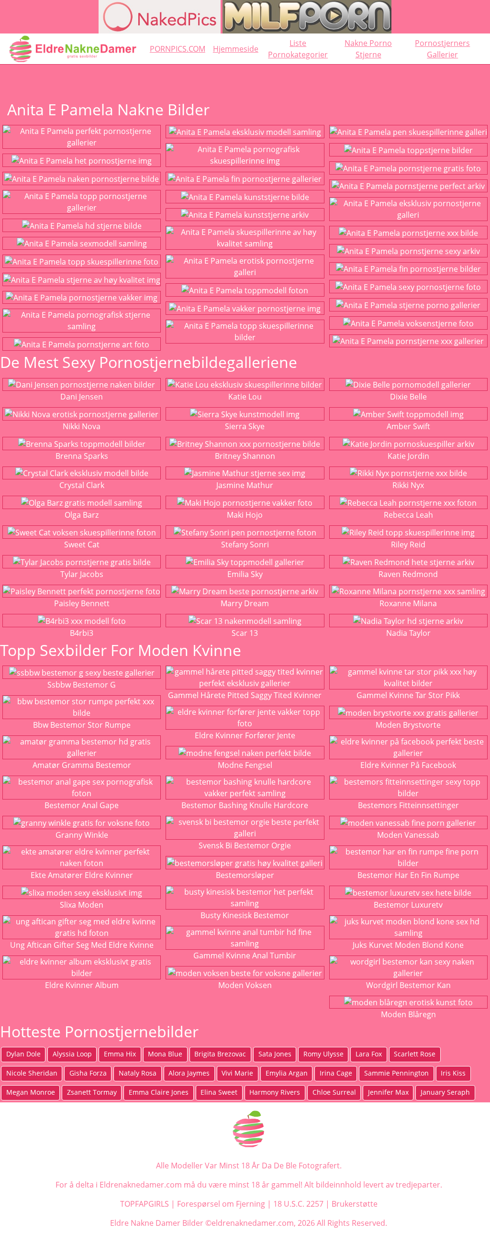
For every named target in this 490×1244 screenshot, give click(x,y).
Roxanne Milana (408, 603)
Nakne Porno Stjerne (368, 49)
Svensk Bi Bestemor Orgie (245, 845)
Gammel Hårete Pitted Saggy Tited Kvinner (245, 695)
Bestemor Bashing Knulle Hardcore (244, 805)
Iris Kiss (453, 1072)
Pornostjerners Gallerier (442, 49)
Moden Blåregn (408, 1014)
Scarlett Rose (414, 1053)
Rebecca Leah (408, 515)
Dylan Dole (23, 1053)
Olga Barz (82, 515)
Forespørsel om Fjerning (221, 1204)
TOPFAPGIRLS (144, 1204)
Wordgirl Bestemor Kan (408, 985)
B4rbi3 (81, 633)
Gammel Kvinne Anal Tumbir (244, 955)
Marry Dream (245, 603)
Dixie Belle (408, 396)
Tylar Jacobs (81, 574)
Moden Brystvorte (408, 725)
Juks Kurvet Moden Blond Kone (408, 945)
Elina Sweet (218, 1092)
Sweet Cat (82, 544)
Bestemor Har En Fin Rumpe (408, 875)
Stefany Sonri (245, 544)
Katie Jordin (408, 456)
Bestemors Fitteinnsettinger (408, 805)
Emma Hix (120, 1053)
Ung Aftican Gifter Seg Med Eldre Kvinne (82, 945)
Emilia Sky (245, 574)
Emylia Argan (287, 1072)
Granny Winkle (82, 835)
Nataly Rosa (137, 1072)
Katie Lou (245, 396)
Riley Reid (408, 544)
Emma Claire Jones (159, 1092)
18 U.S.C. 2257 (298, 1204)
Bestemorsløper (245, 875)
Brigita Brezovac (220, 1053)
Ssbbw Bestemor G (81, 684)
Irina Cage (336, 1072)
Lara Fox (369, 1053)
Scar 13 (245, 633)
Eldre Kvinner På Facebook (408, 765)
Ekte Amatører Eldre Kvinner (82, 875)
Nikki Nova (81, 426)
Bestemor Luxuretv (408, 905)
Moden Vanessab (408, 835)
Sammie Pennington (396, 1072)
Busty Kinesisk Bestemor (244, 915)
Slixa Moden (81, 905)
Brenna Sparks (82, 456)
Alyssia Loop (72, 1053)
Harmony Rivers (274, 1092)
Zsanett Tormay (92, 1092)
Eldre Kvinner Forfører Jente (245, 735)
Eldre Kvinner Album (82, 985)
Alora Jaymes (189, 1072)
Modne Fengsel (245, 765)
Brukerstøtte (355, 1204)
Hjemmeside (235, 49)
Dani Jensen (81, 396)
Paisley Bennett (82, 603)
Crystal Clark (81, 485)
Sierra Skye (245, 426)
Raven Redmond (408, 574)
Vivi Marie (237, 1072)
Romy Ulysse (323, 1053)
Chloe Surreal (334, 1092)
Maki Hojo (245, 515)
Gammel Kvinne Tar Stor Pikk (408, 695)
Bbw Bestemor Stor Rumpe (82, 725)
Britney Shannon (245, 456)
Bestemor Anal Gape (82, 805)
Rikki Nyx (408, 485)
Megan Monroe (30, 1092)
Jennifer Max (388, 1092)
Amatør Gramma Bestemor (82, 765)
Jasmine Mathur (244, 485)
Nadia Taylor (408, 633)
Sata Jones (274, 1053)
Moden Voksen (245, 985)
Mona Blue (165, 1053)
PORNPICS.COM (177, 49)
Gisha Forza (88, 1072)
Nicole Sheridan (31, 1072)
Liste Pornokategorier (298, 49)
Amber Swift (408, 426)
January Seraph (445, 1092)
